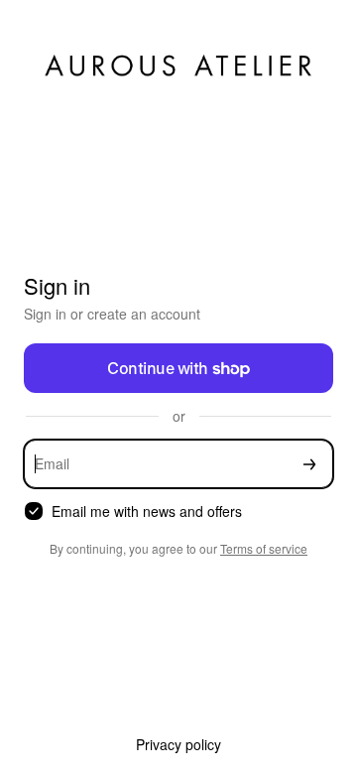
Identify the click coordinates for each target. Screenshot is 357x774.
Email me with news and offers (147, 511)
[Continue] (309, 464)
